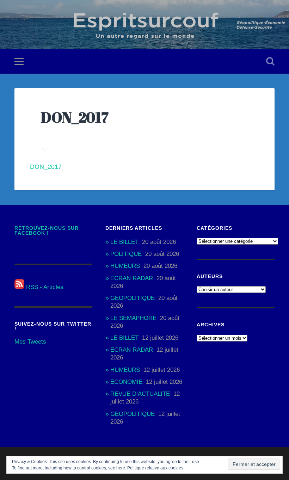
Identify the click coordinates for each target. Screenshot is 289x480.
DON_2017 (46, 166)
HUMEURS (125, 266)
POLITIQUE (126, 254)
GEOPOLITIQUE (132, 298)
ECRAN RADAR (131, 278)
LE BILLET (124, 242)
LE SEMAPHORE (133, 318)
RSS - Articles (43, 287)
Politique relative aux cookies (155, 468)
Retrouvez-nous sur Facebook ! (46, 231)
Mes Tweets (30, 341)
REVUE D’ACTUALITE (140, 393)
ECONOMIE (126, 382)
